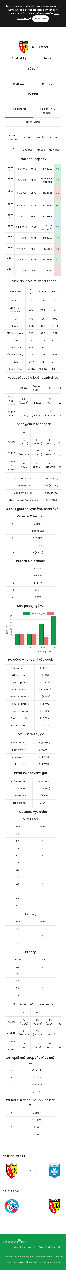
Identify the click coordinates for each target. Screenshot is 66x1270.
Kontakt (32, 1247)
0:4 (57, 180)
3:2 (57, 238)
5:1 (57, 259)
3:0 (57, 249)
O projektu (20, 1247)
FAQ (41, 1247)
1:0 (57, 205)
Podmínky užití (53, 1247)
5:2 (57, 169)
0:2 (57, 192)
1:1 (57, 216)
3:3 (57, 227)
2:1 (57, 270)
